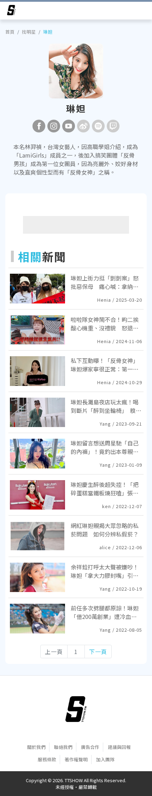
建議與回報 (119, 747)
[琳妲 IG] (53, 126)
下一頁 (98, 651)
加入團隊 (105, 759)
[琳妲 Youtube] (68, 126)
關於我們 (36, 747)
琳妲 (47, 31)
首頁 (9, 31)
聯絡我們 (63, 747)
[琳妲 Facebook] (39, 126)
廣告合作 (90, 747)
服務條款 (47, 759)
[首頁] (76, 709)
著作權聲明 (76, 759)
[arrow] (11, 11)
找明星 (29, 31)
